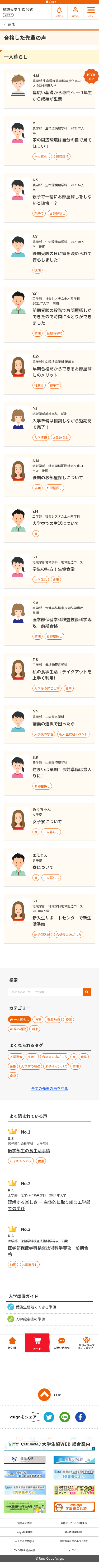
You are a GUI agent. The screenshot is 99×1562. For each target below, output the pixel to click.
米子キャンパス (56, 1066)
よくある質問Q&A (24, 1541)
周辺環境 (62, 156)
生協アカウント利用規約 (74, 1523)
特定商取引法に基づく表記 (74, 1541)
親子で (39, 213)
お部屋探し (57, 213)
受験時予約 (54, 333)
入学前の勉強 (30, 1066)
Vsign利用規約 (24, 1532)
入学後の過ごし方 (47, 688)
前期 (37, 333)
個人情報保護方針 (73, 1532)
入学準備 (40, 437)
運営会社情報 (24, 1523)
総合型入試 (42, 934)
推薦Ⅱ (39, 385)
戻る (11, 24)
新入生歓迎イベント (73, 734)
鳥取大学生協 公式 (18, 12)
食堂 (13, 1075)
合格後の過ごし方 (68, 934)
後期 (37, 270)
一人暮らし (42, 156)
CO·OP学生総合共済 (24, 1550)
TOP (57, 1394)
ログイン (74, 1550)
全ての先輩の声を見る (49, 1088)
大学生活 (40, 579)
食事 (56, 579)
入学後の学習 (43, 734)
